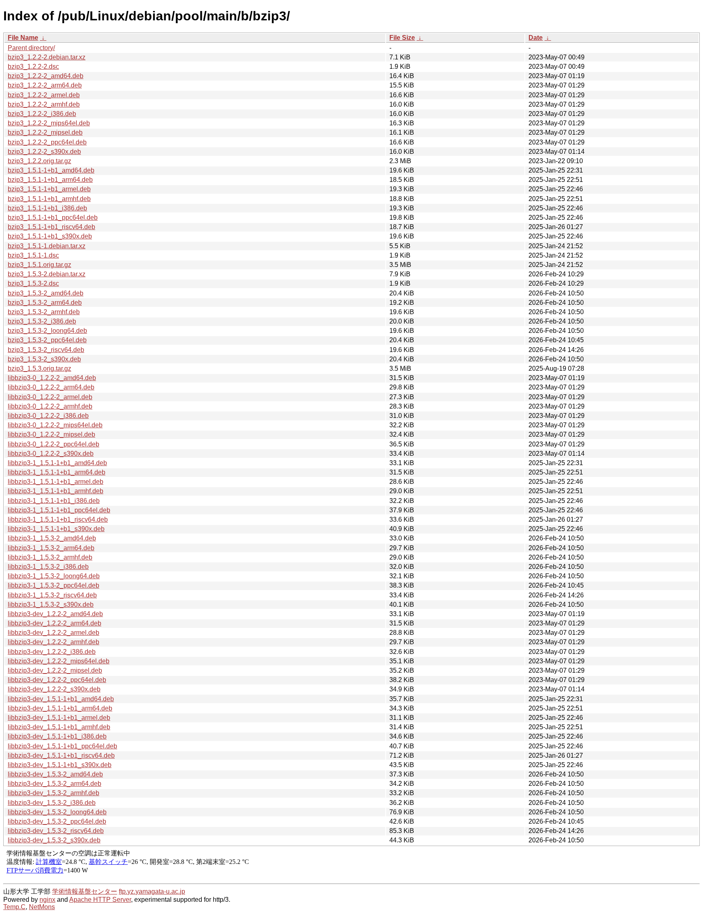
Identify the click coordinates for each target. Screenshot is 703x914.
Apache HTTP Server (100, 899)
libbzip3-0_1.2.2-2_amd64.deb (52, 377)
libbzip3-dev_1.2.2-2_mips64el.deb (58, 661)
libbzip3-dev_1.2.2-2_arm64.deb (54, 623)
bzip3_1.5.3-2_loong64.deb (47, 330)
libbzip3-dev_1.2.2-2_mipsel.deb (55, 670)
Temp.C (14, 906)
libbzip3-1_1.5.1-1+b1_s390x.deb (56, 528)
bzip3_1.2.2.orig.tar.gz (39, 160)
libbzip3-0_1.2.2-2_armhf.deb (50, 406)
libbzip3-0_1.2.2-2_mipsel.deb (51, 434)
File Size (402, 37)
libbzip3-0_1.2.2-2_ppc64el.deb (53, 444)
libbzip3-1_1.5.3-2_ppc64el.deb (53, 585)
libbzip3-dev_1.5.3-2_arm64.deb (54, 783)
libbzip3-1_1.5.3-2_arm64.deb (51, 547)
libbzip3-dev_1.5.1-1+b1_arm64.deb (60, 708)
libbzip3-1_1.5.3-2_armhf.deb (50, 557)
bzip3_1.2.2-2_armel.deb (44, 95)
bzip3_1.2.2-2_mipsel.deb (45, 132)
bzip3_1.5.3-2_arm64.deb (45, 302)
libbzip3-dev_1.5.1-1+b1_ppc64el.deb (62, 746)
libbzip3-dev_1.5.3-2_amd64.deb (55, 774)
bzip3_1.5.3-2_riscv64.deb (46, 349)
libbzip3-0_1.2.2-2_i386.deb (48, 415)
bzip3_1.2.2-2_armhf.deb (44, 104)
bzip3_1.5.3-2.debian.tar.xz (46, 274)
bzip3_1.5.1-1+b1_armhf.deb (49, 198)
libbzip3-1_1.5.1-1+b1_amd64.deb (57, 462)
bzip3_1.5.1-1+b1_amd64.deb (51, 170)
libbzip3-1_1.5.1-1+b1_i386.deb (54, 500)
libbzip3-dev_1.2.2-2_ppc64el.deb (57, 679)
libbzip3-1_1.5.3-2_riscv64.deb (52, 595)
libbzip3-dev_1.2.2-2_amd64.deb (55, 613)
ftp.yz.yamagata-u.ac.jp (152, 891)
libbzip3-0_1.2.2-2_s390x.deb (51, 453)
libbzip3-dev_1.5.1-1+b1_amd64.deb (61, 698)
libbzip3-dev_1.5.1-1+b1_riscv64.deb (61, 755)
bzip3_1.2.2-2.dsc (33, 66)
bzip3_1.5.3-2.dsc (33, 283)
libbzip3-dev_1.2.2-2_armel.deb (53, 632)
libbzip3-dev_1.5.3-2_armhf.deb (53, 792)
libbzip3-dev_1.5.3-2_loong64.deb (57, 812)
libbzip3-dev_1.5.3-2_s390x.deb (54, 840)
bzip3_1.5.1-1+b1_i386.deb (47, 208)
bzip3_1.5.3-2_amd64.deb (45, 293)
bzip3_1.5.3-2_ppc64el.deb (47, 340)
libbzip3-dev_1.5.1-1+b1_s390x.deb (59, 764)
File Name (23, 37)
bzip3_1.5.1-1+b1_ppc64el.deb (53, 217)
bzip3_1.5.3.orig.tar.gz (39, 368)
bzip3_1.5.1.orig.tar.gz (39, 264)
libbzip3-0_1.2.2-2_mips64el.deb (55, 425)
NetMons (42, 906)
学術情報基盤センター (84, 891)
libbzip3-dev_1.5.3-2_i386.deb (52, 802)
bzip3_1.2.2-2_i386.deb (42, 113)
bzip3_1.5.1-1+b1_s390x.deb (50, 236)
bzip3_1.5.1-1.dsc (33, 255)
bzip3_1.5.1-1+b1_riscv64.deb (51, 226)
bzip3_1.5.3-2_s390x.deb (44, 359)
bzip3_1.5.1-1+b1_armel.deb (49, 189)
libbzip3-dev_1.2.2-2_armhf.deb (53, 641)
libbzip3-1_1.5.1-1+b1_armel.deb (55, 481)
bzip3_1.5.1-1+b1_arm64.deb (50, 179)
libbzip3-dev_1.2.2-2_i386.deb (52, 651)
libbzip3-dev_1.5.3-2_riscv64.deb (56, 830)
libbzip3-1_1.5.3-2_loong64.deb (54, 576)
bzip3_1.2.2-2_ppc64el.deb (47, 142)
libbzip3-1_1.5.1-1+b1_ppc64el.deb (59, 510)
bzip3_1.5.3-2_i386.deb (42, 321)
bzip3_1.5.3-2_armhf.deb (44, 311)
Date (535, 37)
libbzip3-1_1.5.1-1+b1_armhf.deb (55, 491)
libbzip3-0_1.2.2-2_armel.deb (50, 397)
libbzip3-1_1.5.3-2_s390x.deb (51, 604)
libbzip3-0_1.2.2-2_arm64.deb (51, 387)
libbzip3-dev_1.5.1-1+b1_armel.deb (59, 717)
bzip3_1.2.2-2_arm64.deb (45, 85)
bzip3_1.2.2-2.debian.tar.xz (46, 57)
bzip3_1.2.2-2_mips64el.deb (49, 123)
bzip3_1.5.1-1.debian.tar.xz (46, 246)
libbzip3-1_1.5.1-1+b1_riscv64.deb (58, 519)
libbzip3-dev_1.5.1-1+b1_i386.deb (57, 736)
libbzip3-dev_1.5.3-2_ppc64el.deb (57, 821)
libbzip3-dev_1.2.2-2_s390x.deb (54, 689)
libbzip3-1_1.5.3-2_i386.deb (48, 566)
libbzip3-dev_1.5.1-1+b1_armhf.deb (59, 727)
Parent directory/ (31, 47)
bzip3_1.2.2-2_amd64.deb (45, 75)
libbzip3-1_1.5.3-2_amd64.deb (52, 538)
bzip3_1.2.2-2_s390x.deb (44, 151)
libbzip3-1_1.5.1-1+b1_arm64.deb (56, 472)
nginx (47, 899)
